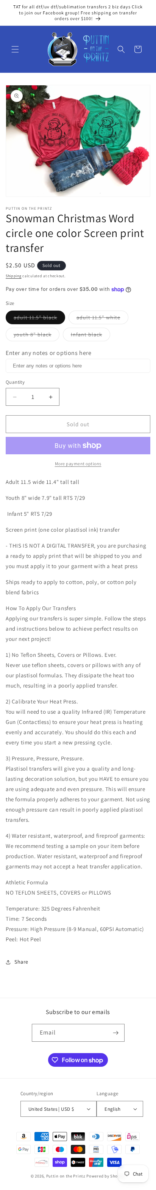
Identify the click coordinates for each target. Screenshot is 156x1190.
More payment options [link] (78, 463)
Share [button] (21, 961)
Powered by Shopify (105, 1176)
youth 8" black (36, 336)
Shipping (14, 275)
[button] (15, 49)
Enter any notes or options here (49, 353)
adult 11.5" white (102, 319)
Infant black (90, 336)
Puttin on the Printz (66, 1176)
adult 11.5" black (39, 319)
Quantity (15, 382)
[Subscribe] (116, 1033)
